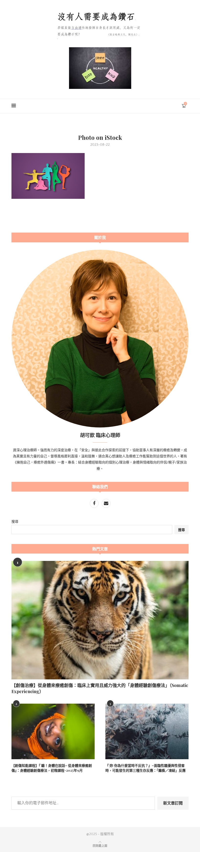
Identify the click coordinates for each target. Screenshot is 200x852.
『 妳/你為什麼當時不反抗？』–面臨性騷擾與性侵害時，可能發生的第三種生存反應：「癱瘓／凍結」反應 (145, 768)
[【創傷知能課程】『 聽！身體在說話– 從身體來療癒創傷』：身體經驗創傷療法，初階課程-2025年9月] (53, 731)
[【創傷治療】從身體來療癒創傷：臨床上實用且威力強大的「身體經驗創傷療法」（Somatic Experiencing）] (100, 620)
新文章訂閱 (173, 802)
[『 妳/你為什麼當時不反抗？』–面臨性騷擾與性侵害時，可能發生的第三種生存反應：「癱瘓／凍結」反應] (147, 731)
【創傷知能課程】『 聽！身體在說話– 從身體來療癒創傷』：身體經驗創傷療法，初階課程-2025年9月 (51, 768)
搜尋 (14, 522)
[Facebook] (94, 504)
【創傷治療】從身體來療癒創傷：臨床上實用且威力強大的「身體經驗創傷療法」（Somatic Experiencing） (99, 688)
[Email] (106, 504)
